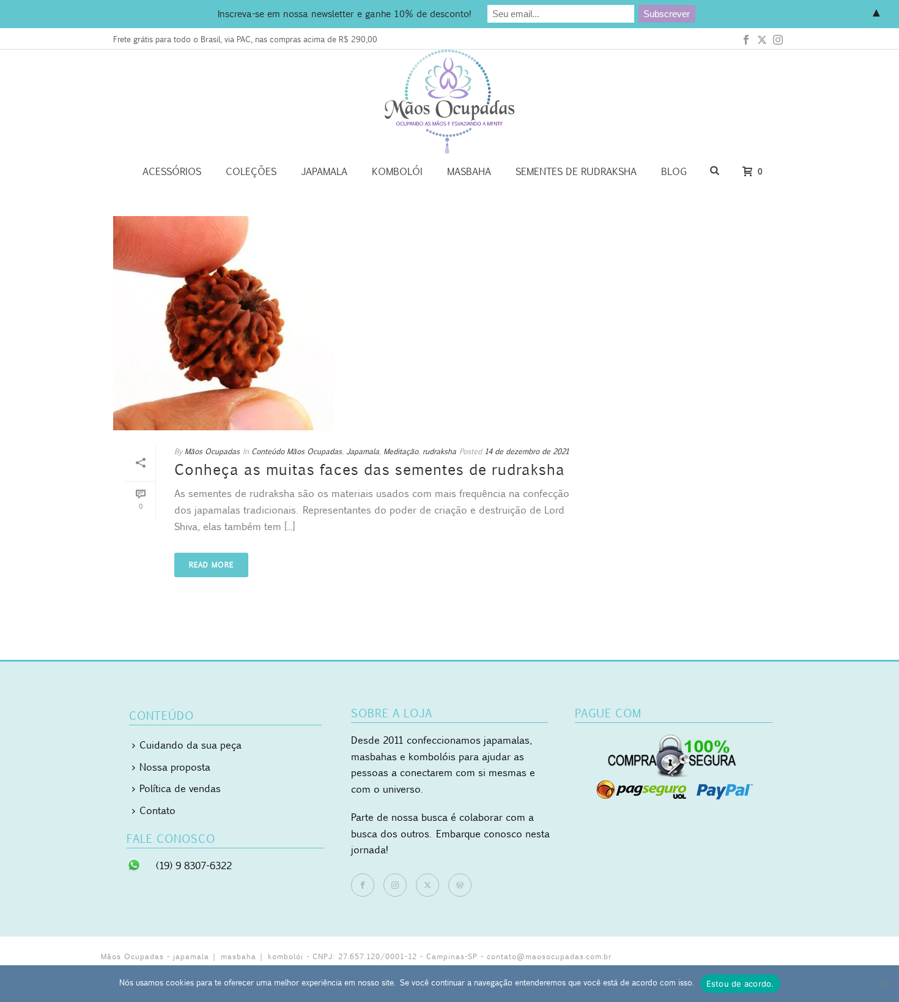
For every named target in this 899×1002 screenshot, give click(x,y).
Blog (674, 171)
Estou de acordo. (740, 984)
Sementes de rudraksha (576, 171)
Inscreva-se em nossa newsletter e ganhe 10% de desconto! (344, 13)
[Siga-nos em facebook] (362, 885)
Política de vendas (180, 788)
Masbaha (469, 171)
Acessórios (171, 171)
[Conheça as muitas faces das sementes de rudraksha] (355, 323)
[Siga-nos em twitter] (427, 885)
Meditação (400, 451)
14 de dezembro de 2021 (526, 451)
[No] (884, 984)
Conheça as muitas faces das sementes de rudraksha (369, 469)
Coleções (251, 171)
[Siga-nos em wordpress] (460, 885)
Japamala (324, 171)
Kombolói (397, 171)
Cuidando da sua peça (190, 745)
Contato (157, 810)
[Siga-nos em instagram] (395, 885)
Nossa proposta (174, 767)
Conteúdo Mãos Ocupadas (296, 451)
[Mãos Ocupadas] (449, 102)
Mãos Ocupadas (212, 451)
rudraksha (439, 451)
